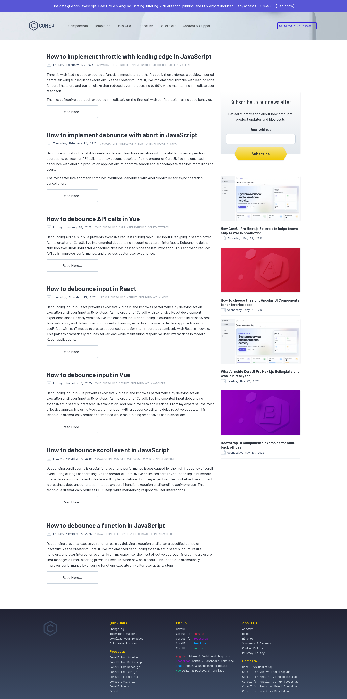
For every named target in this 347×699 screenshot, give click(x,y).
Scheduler (145, 25)
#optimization (179, 65)
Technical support (123, 634)
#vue (98, 227)
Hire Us (247, 638)
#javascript (105, 65)
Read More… (72, 111)
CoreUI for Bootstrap (126, 662)
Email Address (260, 129)
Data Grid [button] (124, 25)
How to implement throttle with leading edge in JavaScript (129, 56)
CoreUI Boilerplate (124, 677)
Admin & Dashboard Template (203, 656)
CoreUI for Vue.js (123, 672)
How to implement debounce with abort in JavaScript (122, 135)
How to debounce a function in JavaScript (106, 525)
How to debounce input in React (91, 288)
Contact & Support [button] (197, 25)
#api (122, 227)
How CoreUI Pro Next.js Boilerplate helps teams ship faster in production (259, 230)
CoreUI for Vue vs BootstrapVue (266, 672)
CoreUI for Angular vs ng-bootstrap (269, 677)
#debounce (160, 65)
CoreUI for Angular (124, 657)
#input (132, 297)
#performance (141, 65)
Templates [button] (102, 25)
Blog (245, 634)
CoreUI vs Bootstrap (257, 667)
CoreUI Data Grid (122, 681)
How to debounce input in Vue (88, 374)
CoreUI (181, 629)
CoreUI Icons (119, 686)
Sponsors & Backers (256, 643)
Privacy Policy (253, 653)
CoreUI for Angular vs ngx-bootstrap (270, 681)
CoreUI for (190, 634)
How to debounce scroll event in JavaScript (108, 450)
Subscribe (261, 153)
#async (172, 143)
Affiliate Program (123, 643)
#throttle (123, 65)
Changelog (117, 629)
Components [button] (78, 25)
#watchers (158, 383)
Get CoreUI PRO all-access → (297, 26)
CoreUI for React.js (125, 667)
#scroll (119, 459)
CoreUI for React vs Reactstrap (266, 691)
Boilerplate (168, 25)
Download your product (126, 638)
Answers (247, 629)
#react (104, 297)
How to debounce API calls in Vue (93, 218)
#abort (140, 143)
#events (148, 459)
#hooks (164, 297)
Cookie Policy (252, 648)
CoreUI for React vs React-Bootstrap (270, 686)
